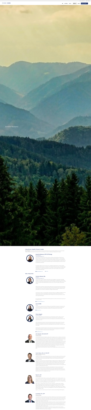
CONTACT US (79, 3)
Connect (47, 271)
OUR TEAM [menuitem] (74, 3)
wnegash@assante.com (39, 331)
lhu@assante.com (39, 310)
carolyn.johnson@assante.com (40, 301)
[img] (45, 123)
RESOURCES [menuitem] (70, 3)
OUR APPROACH (66, 3)
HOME (62, 3)
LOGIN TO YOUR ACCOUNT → (84, 3)
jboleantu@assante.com (40, 271)
